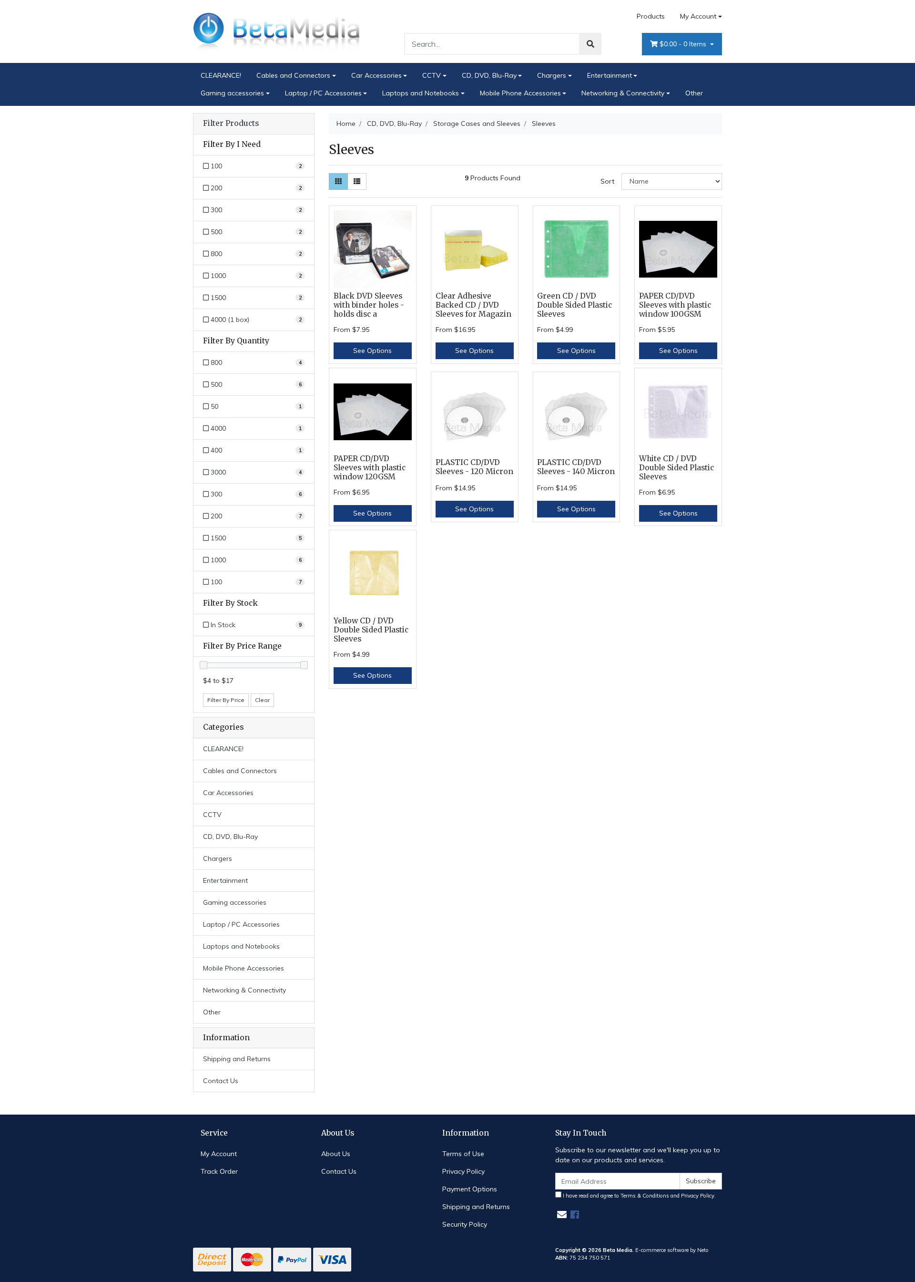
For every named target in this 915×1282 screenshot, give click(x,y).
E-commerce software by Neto (672, 1250)
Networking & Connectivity (622, 93)
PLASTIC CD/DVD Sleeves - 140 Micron (576, 467)
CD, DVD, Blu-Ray (489, 75)
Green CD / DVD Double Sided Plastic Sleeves (574, 305)
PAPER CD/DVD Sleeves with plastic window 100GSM (675, 305)
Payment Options (469, 1189)
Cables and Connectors (293, 75)
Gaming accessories (232, 93)
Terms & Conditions (644, 1195)
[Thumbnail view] (338, 181)
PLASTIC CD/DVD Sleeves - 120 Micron (474, 467)
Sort (607, 181)
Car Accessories (376, 75)
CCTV (431, 75)
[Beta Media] (276, 31)
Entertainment (609, 75)
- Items (684, 44)
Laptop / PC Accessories (323, 93)
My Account (698, 16)
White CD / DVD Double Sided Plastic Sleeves (676, 467)
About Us (335, 1153)
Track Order (219, 1171)
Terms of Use (463, 1153)
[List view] (356, 181)
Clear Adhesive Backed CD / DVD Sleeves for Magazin (473, 305)
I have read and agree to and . (638, 1195)
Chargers (551, 75)
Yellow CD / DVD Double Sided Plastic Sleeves (371, 629)
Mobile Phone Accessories (520, 93)
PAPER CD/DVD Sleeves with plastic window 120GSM (370, 467)
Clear (262, 699)
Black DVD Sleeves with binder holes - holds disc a (369, 305)
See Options (372, 350)
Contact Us (220, 1080)
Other (694, 93)
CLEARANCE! (221, 75)
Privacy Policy (463, 1171)
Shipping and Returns (237, 1059)
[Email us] (562, 1214)
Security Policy (464, 1224)
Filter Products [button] (231, 123)
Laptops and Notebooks (420, 93)
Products (651, 16)
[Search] (590, 44)
